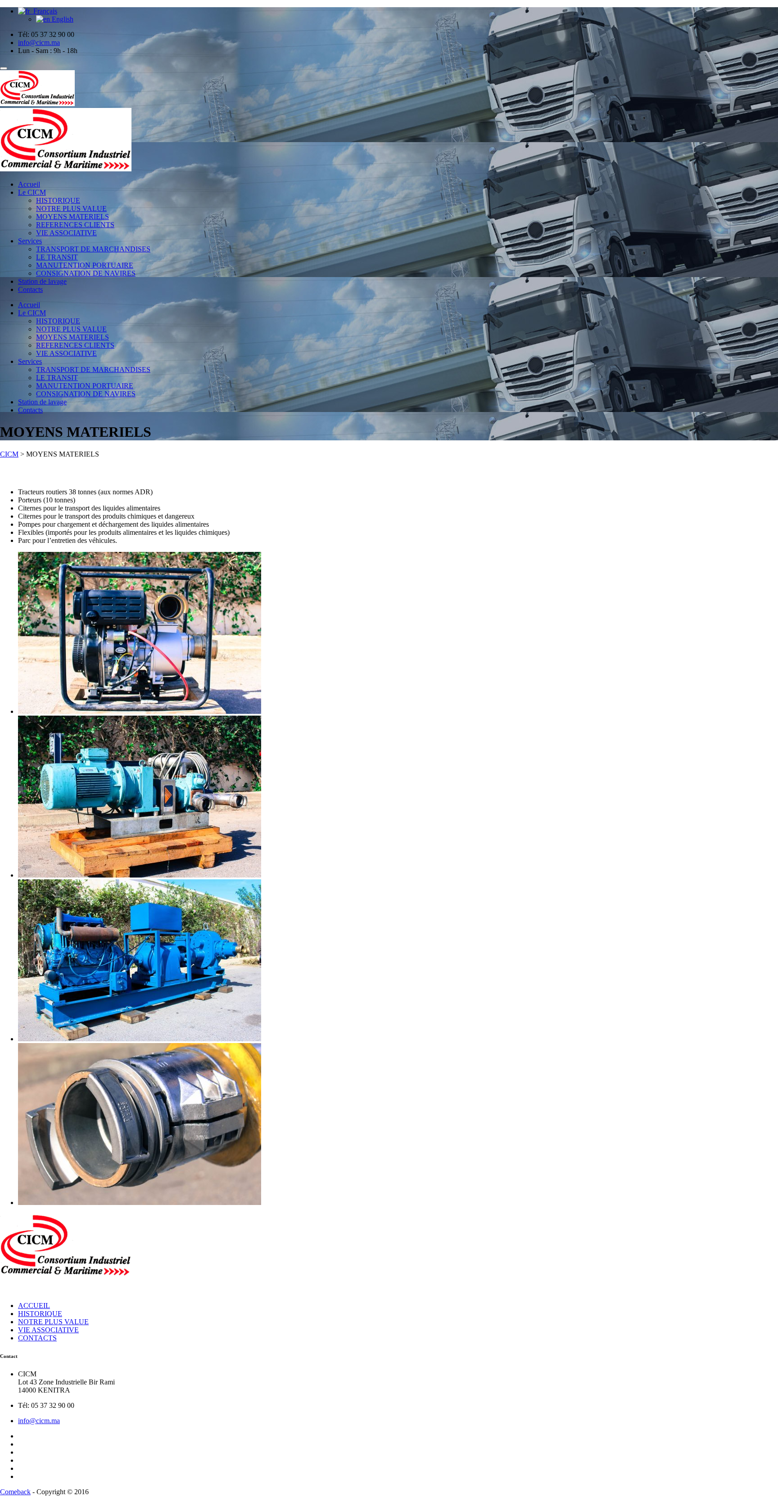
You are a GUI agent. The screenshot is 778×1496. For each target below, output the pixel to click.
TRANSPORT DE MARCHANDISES (93, 249)
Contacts (30, 289)
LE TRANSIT (57, 257)
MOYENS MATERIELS (72, 216)
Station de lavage (42, 281)
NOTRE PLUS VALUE (71, 208)
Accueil (29, 184)
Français (43, 11)
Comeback (15, 1492)
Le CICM (32, 192)
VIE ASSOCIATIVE (66, 233)
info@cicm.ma (39, 1420)
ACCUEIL (34, 1305)
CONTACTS (37, 1338)
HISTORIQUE (58, 200)
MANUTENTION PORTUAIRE (84, 265)
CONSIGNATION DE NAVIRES (86, 273)
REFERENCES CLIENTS (75, 224)
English (61, 19)
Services (30, 241)
